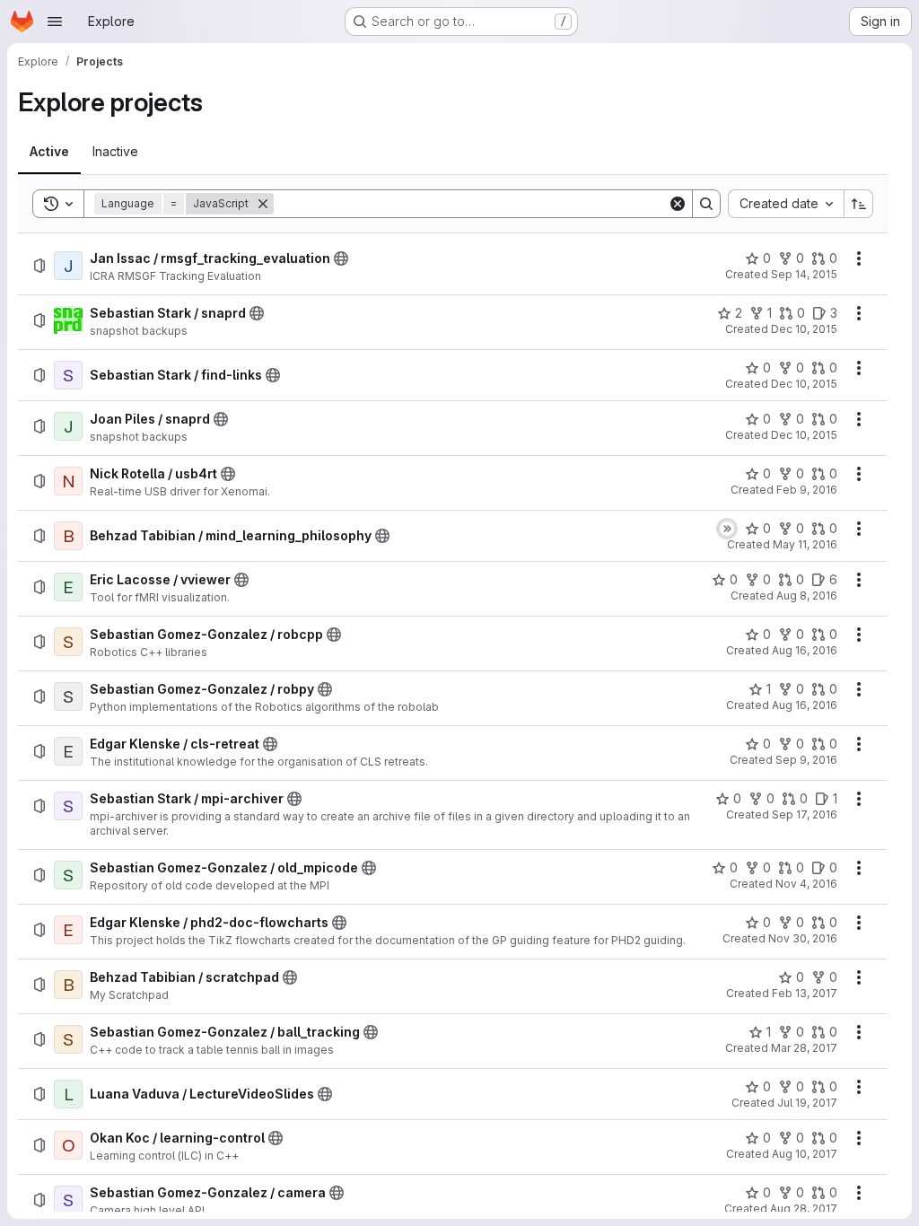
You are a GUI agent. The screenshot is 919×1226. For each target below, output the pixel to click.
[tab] (49, 151)
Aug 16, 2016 (804, 650)
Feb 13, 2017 (804, 993)
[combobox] (786, 203)
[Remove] (263, 204)
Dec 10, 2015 (804, 329)
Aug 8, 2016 (806, 595)
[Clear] (677, 204)
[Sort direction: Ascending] (859, 203)
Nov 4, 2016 (806, 883)
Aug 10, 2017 (804, 1153)
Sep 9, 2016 (806, 759)
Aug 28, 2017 (803, 1208)
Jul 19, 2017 (807, 1102)
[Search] (706, 203)
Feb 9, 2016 (806, 489)
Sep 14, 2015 (804, 274)
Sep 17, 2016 (804, 814)
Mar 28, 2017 (804, 1048)
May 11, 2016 (805, 544)
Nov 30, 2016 (802, 938)
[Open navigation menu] (54, 21)
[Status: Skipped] (727, 528)
